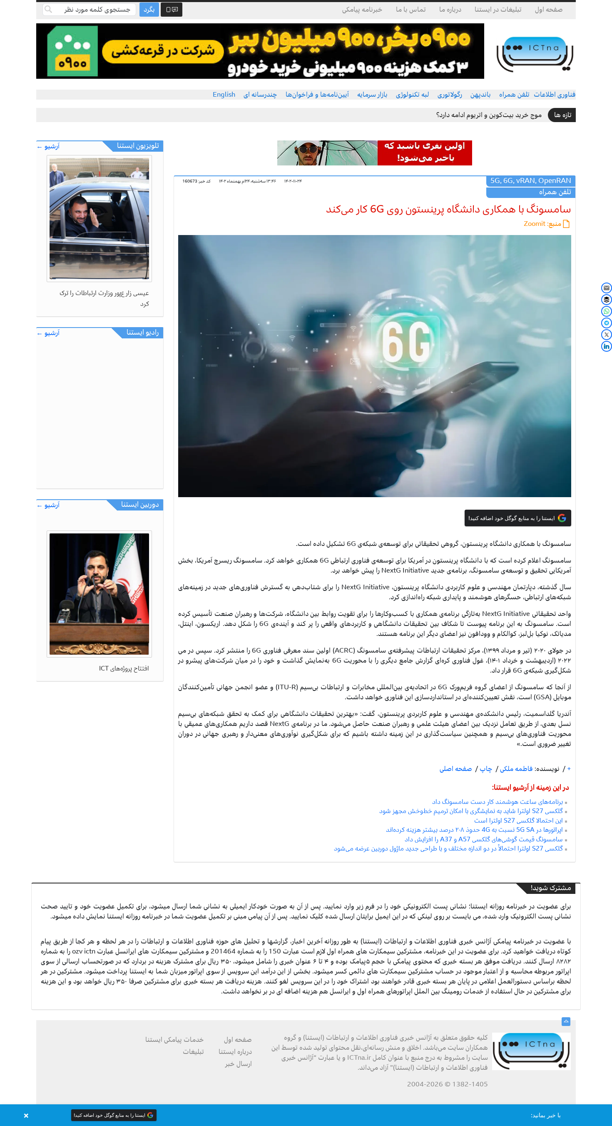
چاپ (485, 768)
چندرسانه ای (260, 94)
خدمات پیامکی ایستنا (174, 1039)
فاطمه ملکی (515, 768)
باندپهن (480, 94)
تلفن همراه (514, 94)
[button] (306, 1115)
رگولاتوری (450, 94)
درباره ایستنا (235, 1051)
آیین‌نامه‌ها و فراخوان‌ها (317, 94)
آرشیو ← (48, 146)
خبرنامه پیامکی (362, 9)
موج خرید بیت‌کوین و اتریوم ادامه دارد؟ (489, 115)
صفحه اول (549, 9)
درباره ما (450, 9)
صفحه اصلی (456, 768)
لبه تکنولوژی (412, 94)
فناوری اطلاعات (555, 94)
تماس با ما (411, 9)
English (224, 94)
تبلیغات (193, 1051)
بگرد (149, 9)
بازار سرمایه (372, 94)
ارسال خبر (238, 1063)
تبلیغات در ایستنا (498, 9)
